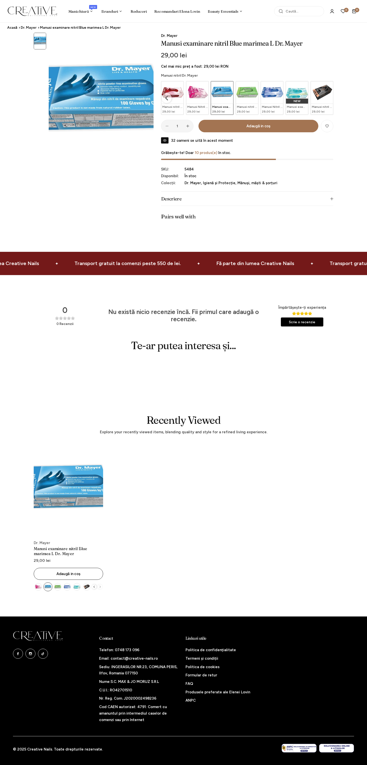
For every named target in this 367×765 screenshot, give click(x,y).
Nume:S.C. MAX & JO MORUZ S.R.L (129, 681)
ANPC (190, 700)
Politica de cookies (202, 667)
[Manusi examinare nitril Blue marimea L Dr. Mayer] (68, 490)
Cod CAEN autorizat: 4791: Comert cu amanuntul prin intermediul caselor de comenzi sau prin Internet (133, 713)
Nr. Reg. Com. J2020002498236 (127, 698)
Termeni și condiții (201, 658)
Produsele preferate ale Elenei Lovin (217, 692)
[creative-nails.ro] (32, 11)
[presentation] (167, 98)
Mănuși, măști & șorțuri (257, 183)
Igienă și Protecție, (220, 183)
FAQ (189, 683)
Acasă (12, 27)
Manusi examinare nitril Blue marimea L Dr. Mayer (60, 551)
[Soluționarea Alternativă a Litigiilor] (299, 748)
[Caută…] (280, 11)
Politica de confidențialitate (210, 650)
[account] (332, 11)
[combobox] (299, 11)
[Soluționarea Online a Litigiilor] (336, 748)
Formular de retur (201, 675)
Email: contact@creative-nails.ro (128, 658)
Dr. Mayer (28, 27)
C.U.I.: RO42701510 (115, 690)
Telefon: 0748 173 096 (119, 650)
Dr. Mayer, (193, 183)
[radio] (197, 98)
